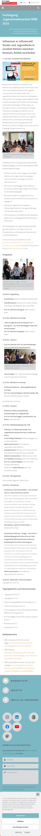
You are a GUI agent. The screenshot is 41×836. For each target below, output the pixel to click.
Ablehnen (20, 821)
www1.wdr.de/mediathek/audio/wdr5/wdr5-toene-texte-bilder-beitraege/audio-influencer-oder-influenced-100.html (20, 655)
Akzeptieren (20, 816)
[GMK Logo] (9, 3)
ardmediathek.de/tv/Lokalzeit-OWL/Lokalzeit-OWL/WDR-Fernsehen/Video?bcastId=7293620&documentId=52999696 (19, 668)
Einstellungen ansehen (20, 827)
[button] (38, 794)
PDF (18, 594)
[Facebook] (7, 726)
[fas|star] (33, 717)
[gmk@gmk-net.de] (7, 681)
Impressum (27, 832)
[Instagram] (7, 717)
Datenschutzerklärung (15, 789)
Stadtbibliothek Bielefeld (16, 248)
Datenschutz (18, 832)
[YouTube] (17, 726)
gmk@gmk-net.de (19, 680)
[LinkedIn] (17, 717)
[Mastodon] (7, 736)
